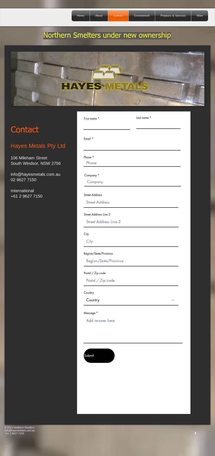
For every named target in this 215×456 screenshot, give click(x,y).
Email (87, 138)
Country (89, 292)
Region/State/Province (98, 253)
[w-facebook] (195, 433)
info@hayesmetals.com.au (35, 174)
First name (90, 118)
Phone (87, 157)
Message (90, 313)
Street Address (93, 194)
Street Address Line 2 (97, 214)
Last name (142, 117)
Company (90, 175)
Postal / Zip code (95, 273)
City (86, 234)
